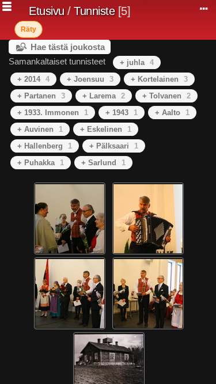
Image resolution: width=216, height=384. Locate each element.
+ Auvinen (40, 129)
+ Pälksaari (113, 146)
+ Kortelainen (159, 79)
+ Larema (103, 96)
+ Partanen (41, 96)
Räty (28, 29)
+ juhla (137, 62)
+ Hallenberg (44, 146)
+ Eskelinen (105, 129)
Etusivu (47, 11)
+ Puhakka (40, 162)
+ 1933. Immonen (52, 112)
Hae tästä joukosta (68, 47)
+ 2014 (33, 79)
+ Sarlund (103, 162)
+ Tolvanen (166, 96)
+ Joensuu (90, 79)
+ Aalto (172, 112)
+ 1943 (121, 112)
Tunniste (94, 11)
